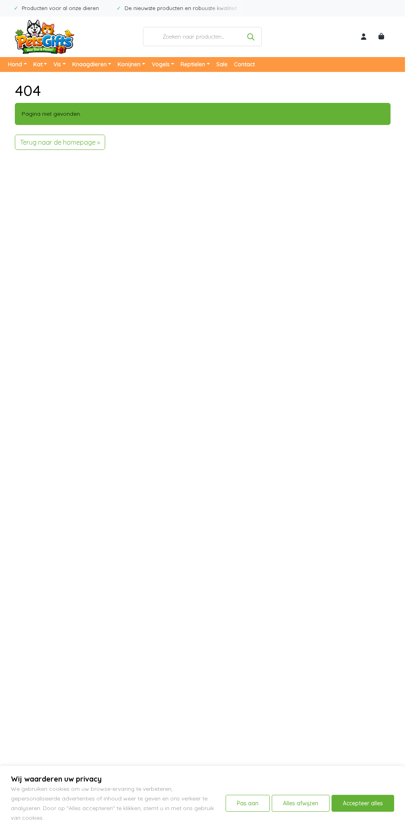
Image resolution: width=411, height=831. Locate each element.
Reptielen (193, 64)
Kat (38, 64)
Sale (222, 64)
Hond (15, 64)
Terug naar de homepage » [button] (60, 142)
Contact (244, 64)
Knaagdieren (89, 64)
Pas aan (247, 803)
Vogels (161, 64)
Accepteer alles (363, 803)
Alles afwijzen (300, 803)
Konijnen (129, 64)
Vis (57, 64)
